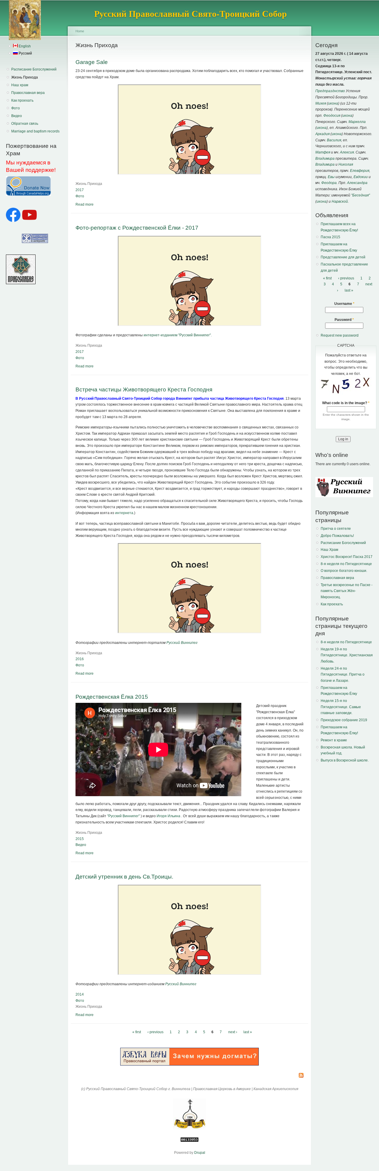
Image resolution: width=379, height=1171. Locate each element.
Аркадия (322, 134)
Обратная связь (24, 123)
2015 (80, 839)
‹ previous (155, 1032)
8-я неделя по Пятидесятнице (346, 564)
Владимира (325, 158)
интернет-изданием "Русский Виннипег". (178, 335)
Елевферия (359, 171)
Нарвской (340, 201)
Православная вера (28, 93)
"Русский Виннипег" (123, 816)
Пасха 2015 (330, 237)
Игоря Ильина (169, 816)
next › (232, 1032)
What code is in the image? (346, 403)
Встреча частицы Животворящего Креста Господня (144, 389)
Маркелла (357, 122)
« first (136, 1032)
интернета (124, 513)
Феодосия (331, 115)
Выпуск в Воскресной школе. (345, 760)
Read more (85, 204)
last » (247, 1032)
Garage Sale (92, 62)
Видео (16, 116)
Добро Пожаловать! (337, 536)
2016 (80, 659)
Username (344, 304)
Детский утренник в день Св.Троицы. (124, 876)
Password (344, 320)
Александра (357, 183)
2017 (80, 190)
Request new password (340, 335)
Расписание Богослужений (34, 69)
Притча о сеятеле (336, 529)
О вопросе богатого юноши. (344, 571)
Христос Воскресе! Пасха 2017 (346, 557)
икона (333, 103)
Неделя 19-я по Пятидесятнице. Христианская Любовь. (347, 655)
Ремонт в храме (334, 740)
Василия (334, 140)
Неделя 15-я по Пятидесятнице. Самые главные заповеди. (341, 707)
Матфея (322, 152)
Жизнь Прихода (24, 77)
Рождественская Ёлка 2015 (112, 696)
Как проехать (22, 100)
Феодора (329, 183)
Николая (345, 164)
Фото (15, 108)
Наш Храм (329, 550)
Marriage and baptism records (35, 131)
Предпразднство (330, 91)
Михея (320, 103)
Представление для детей (343, 257)
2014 (80, 994)
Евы (331, 177)
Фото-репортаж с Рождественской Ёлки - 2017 (137, 227)
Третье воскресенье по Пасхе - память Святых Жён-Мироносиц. (346, 591)
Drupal (199, 1153)
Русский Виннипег (181, 643)
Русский (25, 53)
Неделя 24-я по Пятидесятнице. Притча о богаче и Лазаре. (342, 674)
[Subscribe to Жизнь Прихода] (301, 1076)
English (24, 46)
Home (80, 31)
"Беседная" (360, 195)
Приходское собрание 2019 (344, 720)
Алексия (347, 152)
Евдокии (361, 177)
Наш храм (19, 85)
